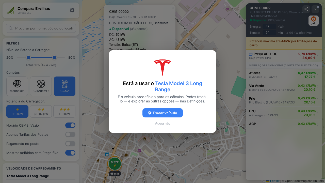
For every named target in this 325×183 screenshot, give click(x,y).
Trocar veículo (164, 113)
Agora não (162, 123)
